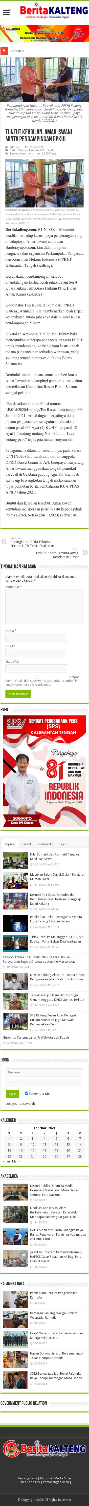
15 (9, 1150)
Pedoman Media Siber (55, 1478)
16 (20, 1150)
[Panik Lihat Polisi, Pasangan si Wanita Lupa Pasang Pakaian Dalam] (15, 923)
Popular (10, 844)
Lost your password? (20, 1103)
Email (10, 646)
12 (56, 1144)
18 (44, 1150)
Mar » (16, 1161)
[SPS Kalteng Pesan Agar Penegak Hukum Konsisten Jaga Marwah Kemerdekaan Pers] (15, 1021)
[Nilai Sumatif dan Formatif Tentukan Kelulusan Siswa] (15, 860)
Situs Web (12, 661)
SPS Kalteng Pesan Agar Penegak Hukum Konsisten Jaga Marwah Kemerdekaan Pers (53, 1019)
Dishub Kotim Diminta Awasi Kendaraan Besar (57, 553)
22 (9, 1156)
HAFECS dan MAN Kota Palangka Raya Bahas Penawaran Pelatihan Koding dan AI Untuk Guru (58, 1234)
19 (56, 1150)
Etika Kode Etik (30, 1482)
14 (80, 1144)
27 (68, 1156)
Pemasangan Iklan (56, 1482)
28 (80, 1156)
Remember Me (39, 1094)
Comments (45, 844)
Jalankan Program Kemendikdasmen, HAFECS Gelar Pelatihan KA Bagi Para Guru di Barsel (56, 1256)
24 (32, 1156)
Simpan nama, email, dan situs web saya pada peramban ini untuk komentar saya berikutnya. (42, 680)
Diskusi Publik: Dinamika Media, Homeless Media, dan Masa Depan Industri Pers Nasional (54, 1190)
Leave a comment (21, 153)
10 (32, 1144)
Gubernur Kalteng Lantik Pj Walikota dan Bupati (36, 1037)
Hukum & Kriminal (41, 150)
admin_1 (15, 147)
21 (80, 1150)
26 (56, 1156)
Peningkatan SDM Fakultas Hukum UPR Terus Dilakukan (32, 542)
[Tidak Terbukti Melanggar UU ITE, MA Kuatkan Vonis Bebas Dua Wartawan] (15, 943)
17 (32, 1150)
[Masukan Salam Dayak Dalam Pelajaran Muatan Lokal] (15, 880)
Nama (10, 631)
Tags (62, 844)
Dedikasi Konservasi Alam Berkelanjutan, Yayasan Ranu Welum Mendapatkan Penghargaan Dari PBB (56, 1212)
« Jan (6, 1161)
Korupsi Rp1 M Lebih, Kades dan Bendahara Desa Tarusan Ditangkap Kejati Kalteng (55, 899)
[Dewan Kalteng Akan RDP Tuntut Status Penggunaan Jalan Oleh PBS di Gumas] (15, 981)
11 (44, 1144)
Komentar (13, 587)
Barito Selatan (19, 150)
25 (44, 1156)
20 (68, 1150)
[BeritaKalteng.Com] (44, 10)
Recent (26, 844)
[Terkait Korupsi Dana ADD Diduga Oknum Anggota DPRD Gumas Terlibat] (15, 1001)
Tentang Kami (27, 1478)
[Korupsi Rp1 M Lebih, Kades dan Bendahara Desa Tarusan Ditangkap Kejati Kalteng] (15, 901)
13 (68, 1144)
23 (20, 1156)
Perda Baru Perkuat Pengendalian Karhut (37, 51)
